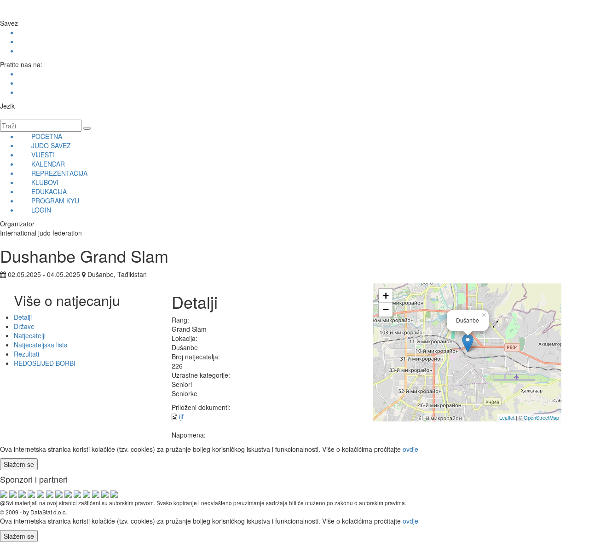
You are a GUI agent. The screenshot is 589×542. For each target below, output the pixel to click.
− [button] (386, 309)
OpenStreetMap (541, 417)
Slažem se (19, 464)
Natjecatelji (30, 335)
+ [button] (386, 295)
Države (24, 326)
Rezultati (26, 353)
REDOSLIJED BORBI (44, 363)
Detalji (23, 317)
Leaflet (506, 417)
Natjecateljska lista (41, 344)
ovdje (410, 449)
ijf (181, 416)
